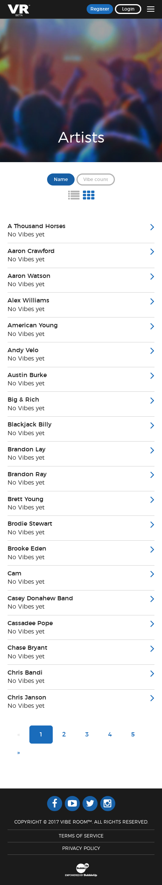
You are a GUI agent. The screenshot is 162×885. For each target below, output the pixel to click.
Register (99, 9)
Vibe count (95, 179)
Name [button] (61, 179)
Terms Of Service (81, 836)
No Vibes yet (26, 235)
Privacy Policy (81, 848)
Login (128, 9)
